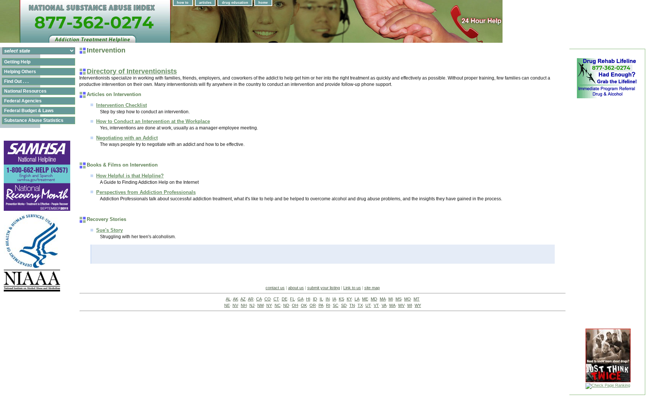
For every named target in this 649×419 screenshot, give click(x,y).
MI (390, 299)
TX (360, 305)
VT (376, 305)
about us (296, 287)
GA (300, 299)
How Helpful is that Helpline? (130, 176)
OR (312, 305)
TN (352, 305)
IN (328, 299)
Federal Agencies (23, 101)
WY (418, 305)
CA (259, 299)
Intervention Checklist (121, 105)
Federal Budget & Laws (29, 110)
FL (292, 299)
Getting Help (17, 62)
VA (384, 305)
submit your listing (323, 287)
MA (383, 299)
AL (228, 299)
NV (235, 305)
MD (374, 299)
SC (335, 305)
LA (357, 299)
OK (304, 305)
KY (349, 299)
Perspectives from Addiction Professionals (146, 192)
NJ (252, 305)
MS (398, 299)
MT (417, 299)
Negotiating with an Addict (127, 138)
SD (344, 305)
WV (401, 305)
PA (320, 305)
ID (315, 299)
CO (267, 299)
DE (284, 299)
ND (286, 305)
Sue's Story (109, 230)
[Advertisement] (607, 211)
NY (269, 305)
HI (308, 299)
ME (365, 299)
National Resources (25, 91)
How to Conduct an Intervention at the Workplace (153, 121)
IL (321, 299)
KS (341, 299)
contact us (275, 287)
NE (227, 305)
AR (251, 299)
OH (295, 305)
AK (235, 299)
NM (260, 305)
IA (334, 299)
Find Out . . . (16, 81)
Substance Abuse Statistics (33, 120)
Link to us (352, 287)
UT (368, 305)
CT (276, 299)
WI (409, 305)
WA (392, 305)
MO (407, 299)
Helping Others (20, 71)
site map (372, 287)
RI (328, 305)
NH (244, 305)
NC (278, 305)
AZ (243, 299)
